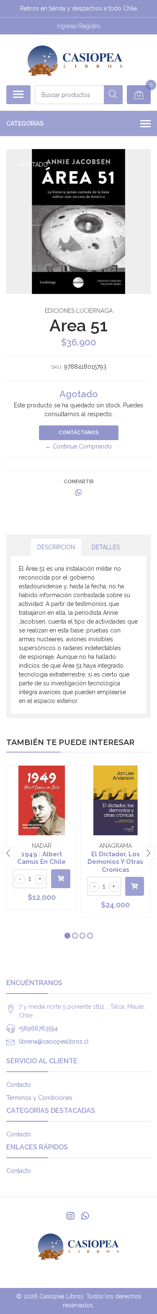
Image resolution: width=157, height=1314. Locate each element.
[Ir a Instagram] (70, 1216)
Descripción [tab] (56, 547)
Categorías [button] (25, 123)
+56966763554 (38, 1028)
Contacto (18, 1084)
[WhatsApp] (84, 1216)
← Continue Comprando (78, 446)
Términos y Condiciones (39, 1097)
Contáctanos (79, 432)
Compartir (79, 482)
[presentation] (8, 853)
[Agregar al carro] (60, 878)
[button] (67, 936)
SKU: (56, 367)
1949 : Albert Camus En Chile (41, 858)
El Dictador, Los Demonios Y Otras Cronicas (115, 861)
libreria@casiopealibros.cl (54, 1041)
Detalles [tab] (106, 547)
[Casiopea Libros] (75, 60)
